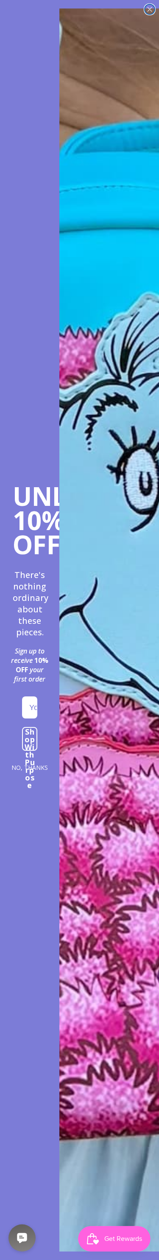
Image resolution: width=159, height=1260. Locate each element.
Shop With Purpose (30, 739)
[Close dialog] (150, 9)
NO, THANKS (29, 767)
